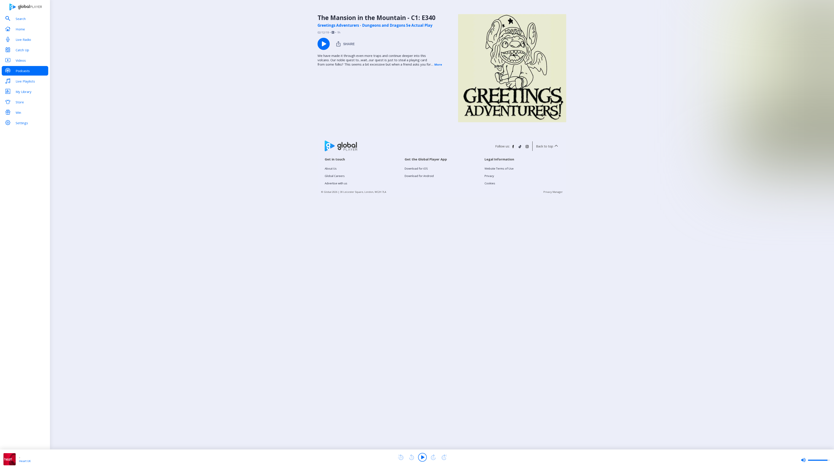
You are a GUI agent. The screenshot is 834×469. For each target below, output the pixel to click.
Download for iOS (416, 168)
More (438, 64)
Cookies (490, 183)
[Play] (422, 457)
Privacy (489, 176)
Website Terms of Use (499, 168)
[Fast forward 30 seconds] (433, 457)
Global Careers (335, 176)
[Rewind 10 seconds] (411, 457)
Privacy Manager (553, 191)
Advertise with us (336, 183)
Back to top (544, 146)
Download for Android (419, 176)
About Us (331, 168)
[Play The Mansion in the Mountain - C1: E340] (324, 44)
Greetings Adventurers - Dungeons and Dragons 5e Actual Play (375, 25)
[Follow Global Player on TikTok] (520, 148)
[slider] (815, 460)
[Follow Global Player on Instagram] (527, 148)
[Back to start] (400, 457)
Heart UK (25, 461)
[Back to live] (444, 457)
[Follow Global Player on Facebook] (513, 148)
